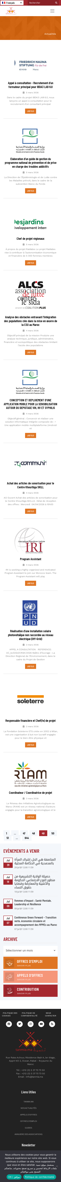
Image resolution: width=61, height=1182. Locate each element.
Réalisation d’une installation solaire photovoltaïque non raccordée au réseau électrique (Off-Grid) (30, 635)
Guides (28, 1128)
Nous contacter (50, 1014)
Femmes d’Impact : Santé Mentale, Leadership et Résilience (32, 902)
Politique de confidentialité (29, 1014)
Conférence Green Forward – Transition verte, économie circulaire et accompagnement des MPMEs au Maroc (35, 920)
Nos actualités (28, 1108)
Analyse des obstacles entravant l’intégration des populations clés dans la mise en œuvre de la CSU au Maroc (30, 321)
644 (27, 837)
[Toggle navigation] (52, 11)
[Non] (56, 1166)
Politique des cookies (9, 1014)
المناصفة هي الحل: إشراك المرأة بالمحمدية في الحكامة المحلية (35, 861)
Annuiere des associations (28, 1134)
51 (9, 837)
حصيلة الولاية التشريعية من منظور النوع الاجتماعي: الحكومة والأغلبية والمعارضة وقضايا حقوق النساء (34, 881)
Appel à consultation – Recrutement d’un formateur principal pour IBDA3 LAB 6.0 (30, 85)
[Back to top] (46, 1171)
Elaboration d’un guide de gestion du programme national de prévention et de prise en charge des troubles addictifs (30, 163)
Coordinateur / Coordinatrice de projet (30, 792)
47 (25, 832)
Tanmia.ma (29, 1102)
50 (54, 832)
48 (34, 832)
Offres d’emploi (28, 1121)
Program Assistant (30, 559)
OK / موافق (14, 1177)
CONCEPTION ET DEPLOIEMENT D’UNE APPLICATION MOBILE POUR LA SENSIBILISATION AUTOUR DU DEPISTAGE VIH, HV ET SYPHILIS (30, 404)
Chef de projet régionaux (30, 238)
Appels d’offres (28, 1115)
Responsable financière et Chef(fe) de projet (30, 720)
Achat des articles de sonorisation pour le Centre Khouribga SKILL (30, 485)
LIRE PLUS (30, 111)
